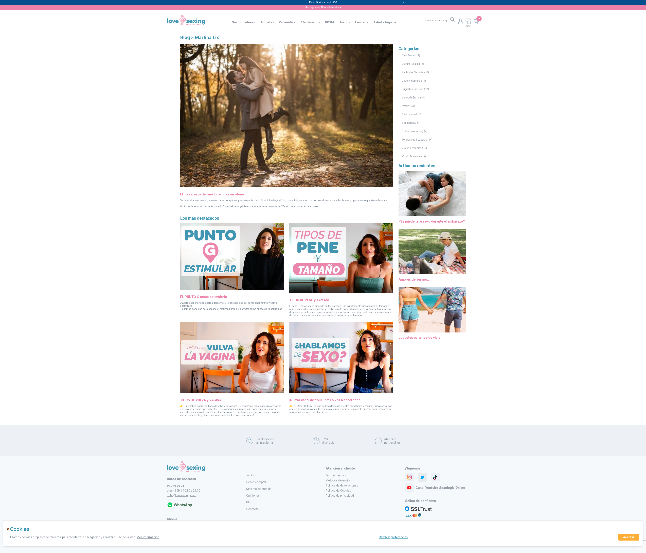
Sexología (408, 122)
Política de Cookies (338, 490)
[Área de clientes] (460, 22)
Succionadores (243, 22)
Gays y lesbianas (412, 80)
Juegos (344, 22)
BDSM (329, 22)
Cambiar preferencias (393, 537)
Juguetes (267, 22)
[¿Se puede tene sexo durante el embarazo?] (432, 217)
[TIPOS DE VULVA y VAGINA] (232, 392)
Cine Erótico (409, 55)
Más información (148, 537)
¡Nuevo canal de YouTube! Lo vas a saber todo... (326, 400)
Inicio (250, 475)
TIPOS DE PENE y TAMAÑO (310, 300)
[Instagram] (409, 477)
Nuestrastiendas (468, 26)
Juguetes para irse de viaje (419, 338)
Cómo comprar (256, 482)
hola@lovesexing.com (181, 495)
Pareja (405, 106)
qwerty (403, 3)
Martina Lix (207, 37)
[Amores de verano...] (432, 275)
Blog (185, 37)
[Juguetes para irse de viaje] (432, 333)
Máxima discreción (259, 489)
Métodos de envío (338, 480)
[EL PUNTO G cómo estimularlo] (232, 288)
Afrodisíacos (310, 22)
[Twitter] (422, 477)
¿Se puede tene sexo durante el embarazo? (432, 221)
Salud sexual (409, 114)
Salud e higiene (384, 22)
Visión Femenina (411, 148)
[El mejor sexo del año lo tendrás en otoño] (286, 186)
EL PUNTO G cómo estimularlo (203, 297)
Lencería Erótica (411, 97)
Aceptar (628, 537)
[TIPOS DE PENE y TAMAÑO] (341, 292)
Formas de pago (336, 475)
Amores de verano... (414, 279)
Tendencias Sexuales (414, 139)
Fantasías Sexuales (413, 72)
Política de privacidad (340, 495)
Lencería (361, 22)
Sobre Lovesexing (412, 131)
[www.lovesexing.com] (186, 471)
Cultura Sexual (410, 63)
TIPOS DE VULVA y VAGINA (201, 400)
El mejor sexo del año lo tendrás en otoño (212, 194)
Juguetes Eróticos (412, 89)
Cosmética (287, 22)
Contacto (252, 509)
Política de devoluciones (342, 485)
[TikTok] (435, 477)
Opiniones (253, 495)
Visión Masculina (412, 156)
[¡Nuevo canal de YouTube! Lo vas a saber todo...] (341, 392)
